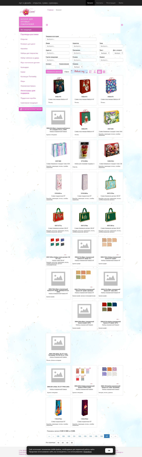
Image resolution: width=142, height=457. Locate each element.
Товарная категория (52, 36)
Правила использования (26, 454)
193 (85, 436)
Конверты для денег (28, 44)
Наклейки (24, 48)
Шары (23, 81)
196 (101, 436)
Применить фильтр (54, 71)
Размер (75, 57)
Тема (101, 43)
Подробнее (87, 451)
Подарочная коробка (28, 98)
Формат (102, 57)
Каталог (90, 3)
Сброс (66, 71)
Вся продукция (26, 29)
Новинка (75, 64)
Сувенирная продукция (29, 103)
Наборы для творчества (29, 53)
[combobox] (71, 39)
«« (49, 436)
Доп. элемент (117, 50)
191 (74, 436)
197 (107, 436)
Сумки (23, 72)
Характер (76, 43)
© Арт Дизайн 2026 (25, 450)
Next (122, 25)
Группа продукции (52, 57)
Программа (76, 50)
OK (109, 450)
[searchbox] (71, 39)
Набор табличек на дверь (30, 58)
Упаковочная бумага (28, 86)
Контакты (99, 3)
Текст (101, 50)
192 (79, 436)
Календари (25, 67)
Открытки (24, 39)
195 (96, 436)
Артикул (48, 64)
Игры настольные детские (30, 62)
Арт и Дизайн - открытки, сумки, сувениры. (38, 2)
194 (90, 436)
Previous (47, 25)
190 (68, 436)
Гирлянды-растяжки (29, 34)
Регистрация (110, 3)
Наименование (64, 64)
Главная (50, 10)
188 (58, 436)
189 (63, 436)
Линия (48, 43)
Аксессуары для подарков (28, 91)
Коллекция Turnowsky (28, 76)
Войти (121, 3)
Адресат (48, 50)
